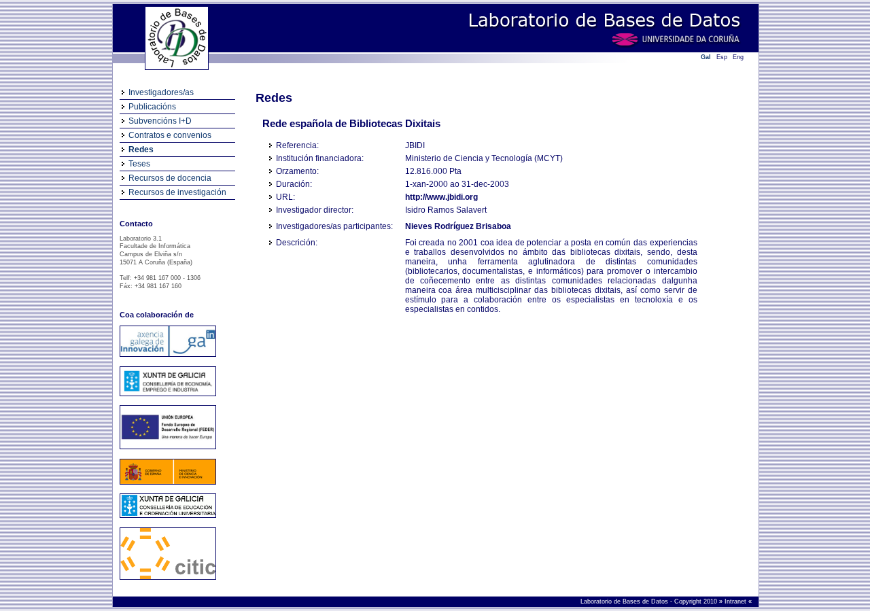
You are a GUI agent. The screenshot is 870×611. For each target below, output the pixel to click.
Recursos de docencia (169, 178)
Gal (706, 57)
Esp (721, 57)
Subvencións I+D (160, 121)
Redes (141, 149)
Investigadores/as (161, 92)
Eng (738, 57)
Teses (139, 164)
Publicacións (152, 106)
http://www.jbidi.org (441, 197)
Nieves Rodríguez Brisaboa (458, 226)
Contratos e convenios (169, 135)
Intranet (736, 601)
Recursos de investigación (177, 192)
